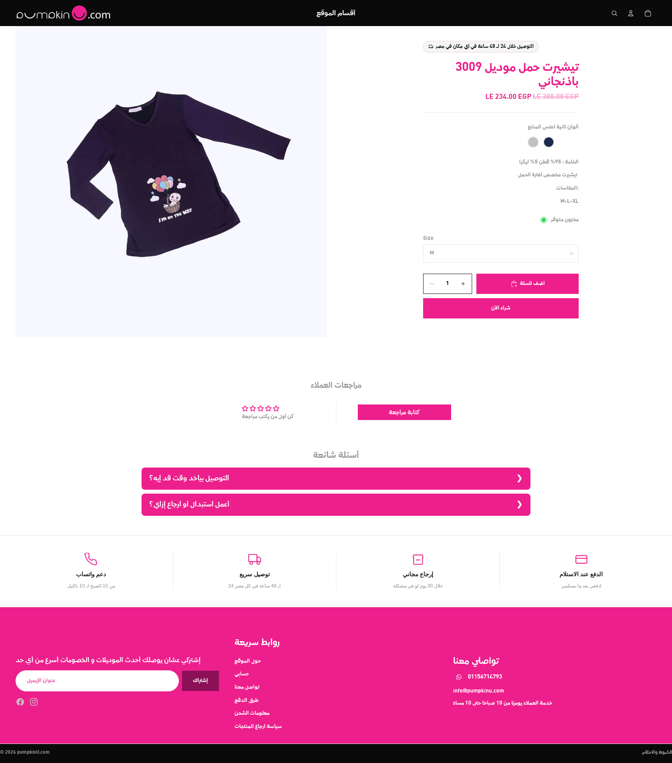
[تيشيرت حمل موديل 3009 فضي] (533, 142)
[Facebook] (20, 702)
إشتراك (200, 680)
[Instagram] (33, 702)
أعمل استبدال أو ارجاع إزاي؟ (189, 504)
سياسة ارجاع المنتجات (258, 726)
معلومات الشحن (252, 713)
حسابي (241, 674)
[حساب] (630, 13)
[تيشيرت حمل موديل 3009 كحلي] (548, 142)
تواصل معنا (246, 687)
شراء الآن (501, 308)
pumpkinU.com (33, 752)
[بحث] (614, 13)
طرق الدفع (246, 700)
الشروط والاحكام (657, 752)
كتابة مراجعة (404, 412)
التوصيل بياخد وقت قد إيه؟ (189, 478)
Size (428, 238)
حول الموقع (247, 661)
